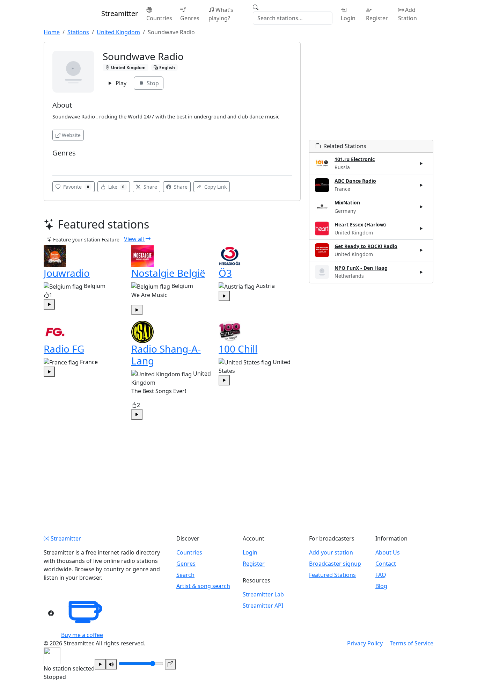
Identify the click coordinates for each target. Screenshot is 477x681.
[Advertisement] (371, 91)
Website (71, 135)
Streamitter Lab (263, 594)
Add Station (407, 14)
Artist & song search (203, 586)
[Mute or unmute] (111, 664)
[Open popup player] (170, 664)
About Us (387, 552)
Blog (381, 586)
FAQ (380, 575)
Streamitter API (263, 605)
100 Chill (238, 348)
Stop (152, 83)
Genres (189, 18)
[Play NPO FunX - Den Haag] (421, 272)
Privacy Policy (365, 643)
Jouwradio (67, 273)
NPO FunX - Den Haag (361, 268)
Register (377, 18)
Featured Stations (332, 575)
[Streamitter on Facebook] (51, 613)
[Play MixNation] (421, 207)
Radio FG (64, 348)
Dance (61, 163)
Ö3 (225, 273)
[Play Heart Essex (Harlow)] (421, 228)
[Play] (100, 664)
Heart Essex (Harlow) (360, 224)
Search (185, 575)
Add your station (331, 552)
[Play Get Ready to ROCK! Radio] (421, 250)
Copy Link (215, 186)
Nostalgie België (168, 273)
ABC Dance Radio (355, 181)
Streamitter (65, 538)
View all (134, 238)
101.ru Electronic (355, 159)
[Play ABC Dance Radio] (421, 185)
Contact (385, 563)
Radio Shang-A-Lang (166, 354)
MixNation (347, 202)
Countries (159, 18)
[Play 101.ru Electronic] (421, 163)
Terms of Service (411, 643)
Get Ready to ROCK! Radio (366, 246)
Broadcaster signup (335, 563)
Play (120, 83)
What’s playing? (220, 14)
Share (149, 186)
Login (348, 18)
